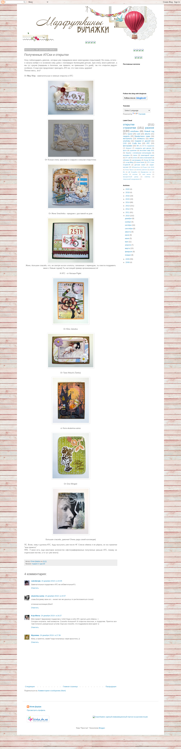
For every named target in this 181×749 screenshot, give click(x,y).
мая (127, 242)
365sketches (136, 167)
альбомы (134, 131)
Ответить (35, 588)
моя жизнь (147, 174)
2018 (128, 192)
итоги (135, 158)
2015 (128, 199)
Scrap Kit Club (149, 160)
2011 (128, 212)
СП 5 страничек (148, 146)
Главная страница (70, 687)
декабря (128, 219)
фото (125, 150)
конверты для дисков (143, 148)
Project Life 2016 (148, 167)
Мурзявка (35, 635)
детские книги (139, 165)
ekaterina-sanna (37, 596)
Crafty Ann (136, 143)
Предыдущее (111, 687)
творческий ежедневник (131, 179)
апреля (128, 245)
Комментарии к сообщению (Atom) (52, 691)
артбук (125, 174)
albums (147, 134)
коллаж (134, 174)
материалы (127, 139)
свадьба (126, 136)
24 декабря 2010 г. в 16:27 (51, 616)
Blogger (102, 728)
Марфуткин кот (146, 172)
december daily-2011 (147, 150)
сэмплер (147, 176)
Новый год (149, 131)
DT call (127, 158)
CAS (125, 143)
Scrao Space (129, 169)
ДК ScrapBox (132, 172)
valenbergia (36, 581)
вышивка (126, 155)
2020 (128, 189)
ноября (128, 222)
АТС (148, 143)
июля (127, 235)
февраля (129, 252)
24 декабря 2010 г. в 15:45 (51, 581)
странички (129, 127)
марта (127, 248)
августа (128, 232)
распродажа (136, 160)
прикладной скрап (147, 155)
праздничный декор (130, 176)
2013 (128, 206)
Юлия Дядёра (35, 707)
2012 (128, 209)
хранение (133, 150)
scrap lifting (129, 162)
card (138, 134)
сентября (129, 229)
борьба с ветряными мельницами (138, 153)
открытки (128, 124)
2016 (128, 196)
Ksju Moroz (35, 616)
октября (128, 225)
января (128, 255)
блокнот (129, 148)
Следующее (30, 687)
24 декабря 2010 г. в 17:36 (50, 635)
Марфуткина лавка (142, 136)
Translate (142, 114)
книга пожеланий (146, 158)
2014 (128, 202)
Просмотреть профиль (36, 710)
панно (135, 155)
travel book (140, 162)
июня (127, 238)
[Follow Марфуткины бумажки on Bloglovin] (135, 99)
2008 (128, 262)
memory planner (141, 169)
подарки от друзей (38, 564)
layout (130, 134)
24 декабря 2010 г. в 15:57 (55, 596)
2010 (128, 216)
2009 (128, 259)
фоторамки (127, 146)
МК (138, 146)
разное (149, 127)
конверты (141, 139)
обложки (126, 160)
